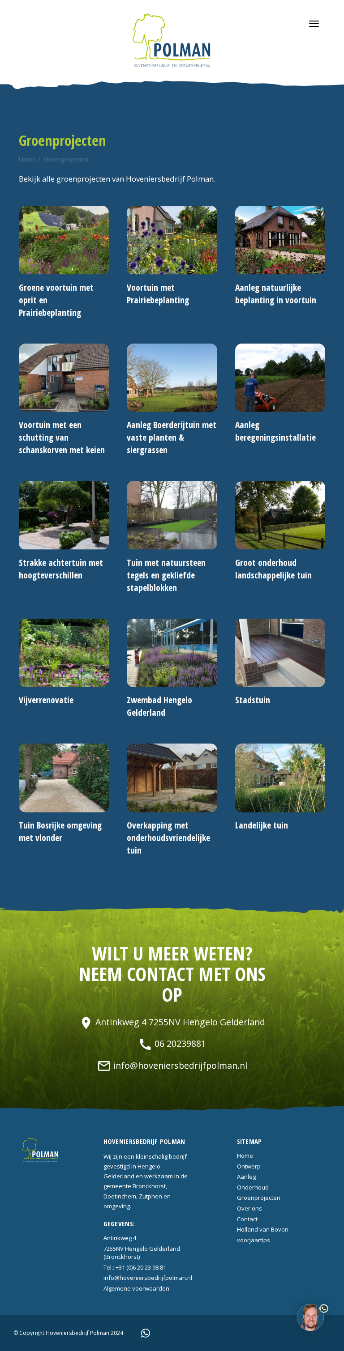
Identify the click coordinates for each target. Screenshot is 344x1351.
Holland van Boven (262, 1229)
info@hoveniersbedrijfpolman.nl (172, 1065)
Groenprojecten (66, 159)
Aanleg (246, 1177)
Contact (247, 1219)
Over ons (249, 1208)
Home (27, 159)
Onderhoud (253, 1187)
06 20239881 (172, 1043)
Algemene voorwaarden (136, 1288)
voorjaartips (253, 1240)
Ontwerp (249, 1166)
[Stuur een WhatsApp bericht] (145, 1332)
